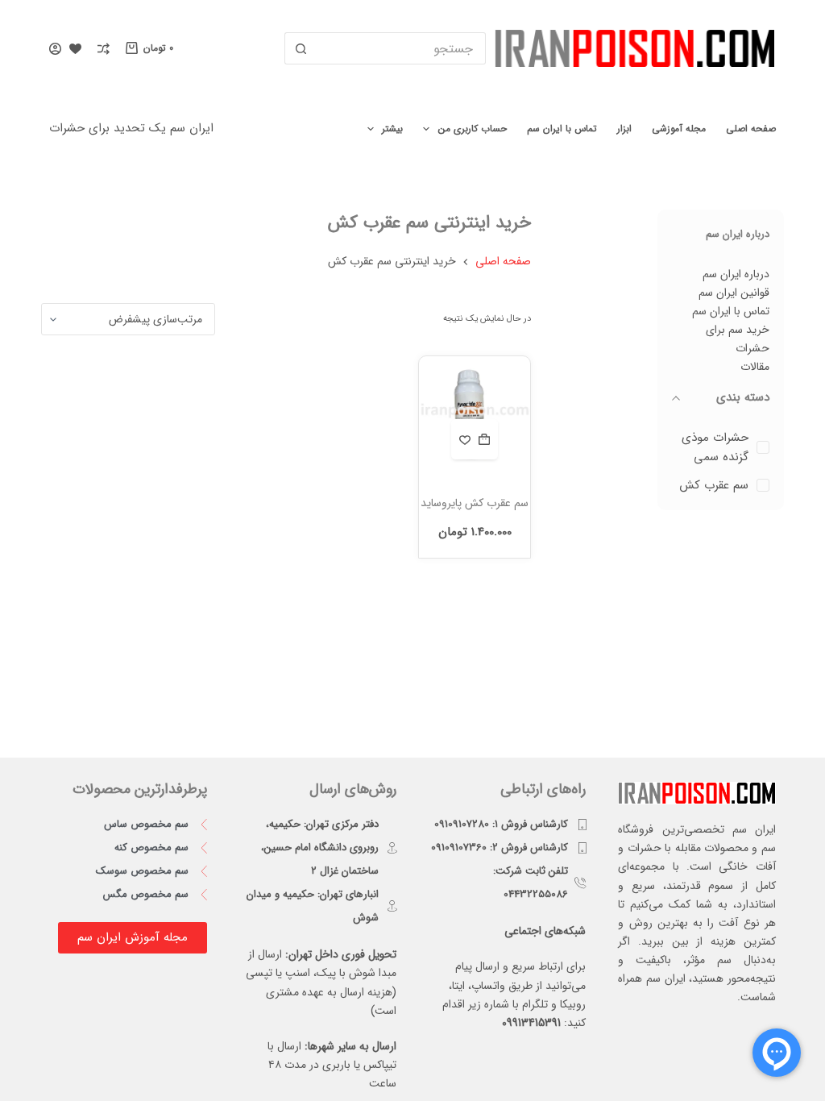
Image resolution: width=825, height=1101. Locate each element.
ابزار (624, 128)
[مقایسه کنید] (103, 49)
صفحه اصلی (751, 128)
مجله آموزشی (679, 128)
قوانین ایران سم (734, 292)
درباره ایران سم (736, 274)
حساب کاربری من (472, 128)
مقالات (754, 367)
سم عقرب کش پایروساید (475, 503)
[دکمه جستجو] (300, 48)
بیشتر (392, 128)
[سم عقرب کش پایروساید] (475, 413)
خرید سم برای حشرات (737, 339)
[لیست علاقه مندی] (75, 49)
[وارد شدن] (55, 49)
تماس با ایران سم (562, 128)
